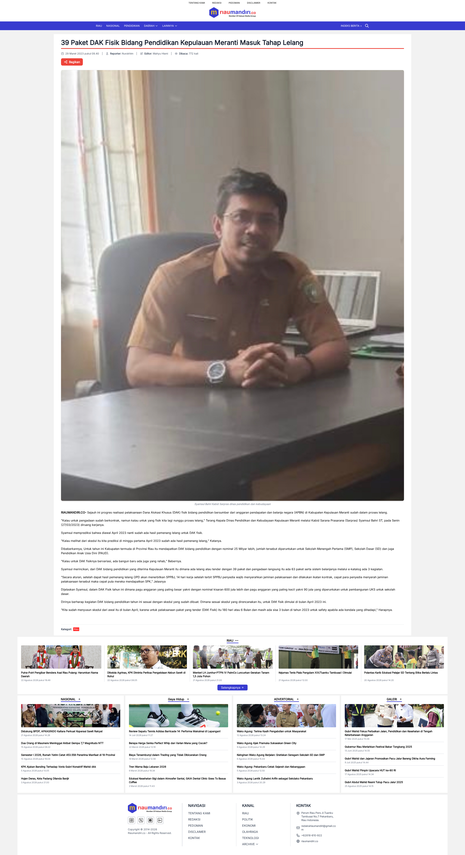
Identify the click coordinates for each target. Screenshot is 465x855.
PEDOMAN (234, 1)
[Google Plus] (159, 820)
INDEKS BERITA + (351, 25)
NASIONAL (113, 25)
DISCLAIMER (253, 1)
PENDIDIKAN (132, 25)
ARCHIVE (248, 844)
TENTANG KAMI (197, 1)
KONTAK (272, 1)
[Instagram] (131, 820)
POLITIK (247, 819)
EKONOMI (249, 825)
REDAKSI (216, 1)
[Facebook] (150, 820)
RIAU (99, 25)
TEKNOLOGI (250, 838)
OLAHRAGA (250, 832)
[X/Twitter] (141, 820)
